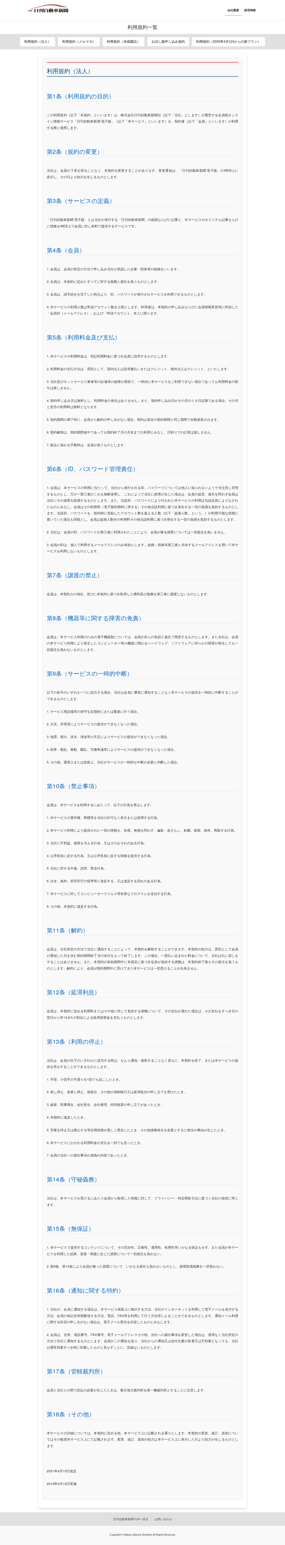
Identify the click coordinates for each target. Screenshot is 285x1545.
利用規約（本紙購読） (123, 41)
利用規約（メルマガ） (79, 41)
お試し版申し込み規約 (168, 41)
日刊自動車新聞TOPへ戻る (130, 1519)
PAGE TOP (274, 1495)
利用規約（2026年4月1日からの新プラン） (228, 41)
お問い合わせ (163, 1519)
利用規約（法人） (37, 41)
